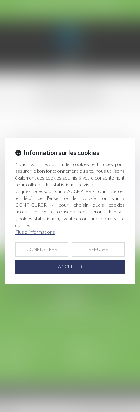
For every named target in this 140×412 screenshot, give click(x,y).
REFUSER (98, 249)
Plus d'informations (35, 232)
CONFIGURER (41, 249)
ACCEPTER (70, 266)
